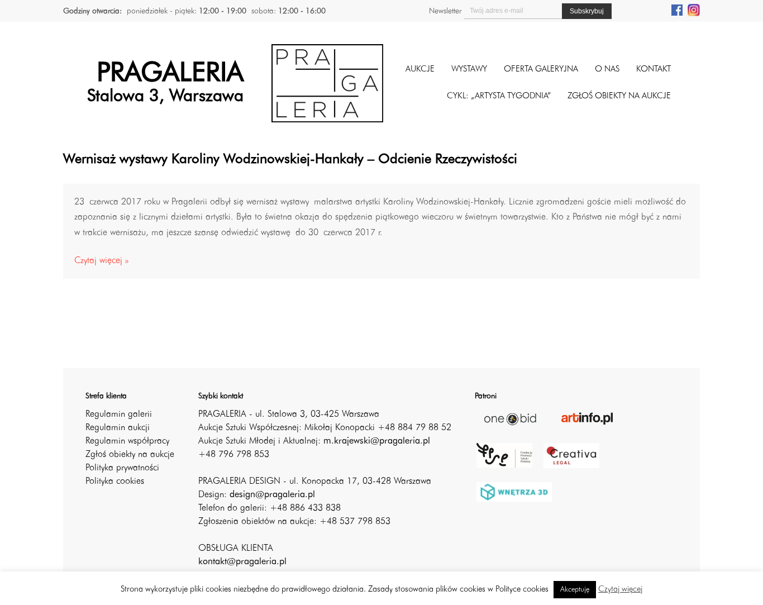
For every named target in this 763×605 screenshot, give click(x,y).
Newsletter (445, 11)
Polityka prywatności (122, 468)
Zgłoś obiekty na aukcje (129, 454)
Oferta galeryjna (541, 69)
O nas (607, 69)
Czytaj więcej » (101, 260)
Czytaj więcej (620, 589)
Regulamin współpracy (127, 441)
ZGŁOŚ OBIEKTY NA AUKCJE (619, 96)
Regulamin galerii (118, 414)
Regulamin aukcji (117, 427)
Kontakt (653, 69)
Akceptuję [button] (574, 589)
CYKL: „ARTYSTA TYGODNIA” (499, 96)
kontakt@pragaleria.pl (242, 562)
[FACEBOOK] (677, 9)
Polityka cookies (114, 481)
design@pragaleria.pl (272, 494)
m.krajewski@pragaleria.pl (376, 441)
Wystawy (469, 69)
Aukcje (420, 69)
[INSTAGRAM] (694, 9)
